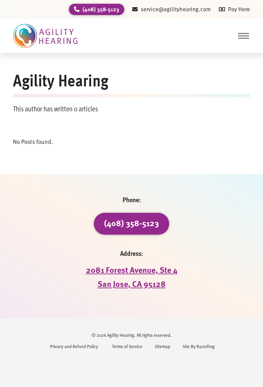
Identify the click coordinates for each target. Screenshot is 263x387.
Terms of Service (127, 346)
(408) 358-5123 (131, 223)
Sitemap (162, 346)
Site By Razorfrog (199, 346)
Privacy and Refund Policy (74, 346)
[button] (243, 36)
